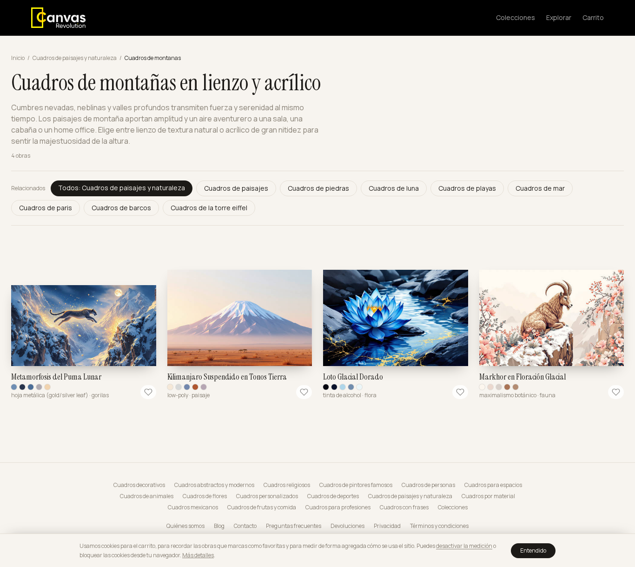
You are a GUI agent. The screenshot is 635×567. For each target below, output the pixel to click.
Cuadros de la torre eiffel (209, 207)
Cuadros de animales (146, 496)
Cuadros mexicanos (193, 507)
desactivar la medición (464, 546)
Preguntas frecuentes (293, 526)
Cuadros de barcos (121, 207)
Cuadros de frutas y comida (261, 507)
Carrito (593, 17)
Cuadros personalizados (267, 496)
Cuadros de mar (540, 188)
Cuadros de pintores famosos (355, 485)
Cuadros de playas (467, 188)
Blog (219, 526)
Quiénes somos (185, 526)
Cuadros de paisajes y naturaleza (75, 58)
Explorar (558, 17)
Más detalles (198, 555)
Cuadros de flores (205, 496)
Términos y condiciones (439, 526)
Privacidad (387, 526)
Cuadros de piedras (318, 188)
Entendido (533, 550)
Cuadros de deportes (333, 496)
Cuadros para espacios (493, 485)
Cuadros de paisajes (236, 188)
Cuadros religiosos (287, 485)
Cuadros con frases (404, 507)
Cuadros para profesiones (337, 507)
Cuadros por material (488, 496)
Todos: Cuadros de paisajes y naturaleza (121, 187)
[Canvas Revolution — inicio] (58, 17)
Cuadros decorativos (139, 485)
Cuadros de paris (45, 207)
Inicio (18, 58)
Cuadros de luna (394, 188)
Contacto (245, 526)
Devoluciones (347, 526)
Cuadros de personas (428, 485)
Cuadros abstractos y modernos (214, 485)
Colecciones (515, 17)
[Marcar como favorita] (148, 392)
